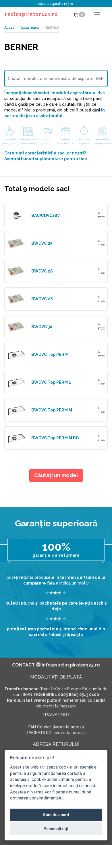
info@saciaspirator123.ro (53, 4)
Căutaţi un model (56, 475)
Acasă (9, 28)
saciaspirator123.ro (31, 14)
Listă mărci (30, 28)
